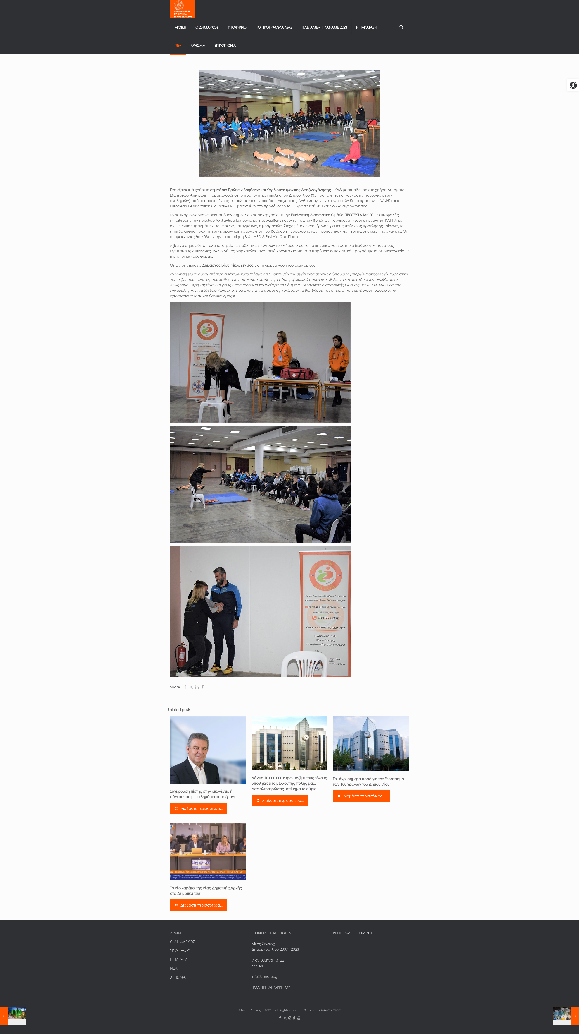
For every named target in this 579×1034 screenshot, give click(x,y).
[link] (573, 85)
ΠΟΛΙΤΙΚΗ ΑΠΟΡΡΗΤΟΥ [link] (271, 987)
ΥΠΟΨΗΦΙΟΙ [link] (180, 950)
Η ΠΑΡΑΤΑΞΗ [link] (181, 959)
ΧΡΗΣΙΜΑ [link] (178, 977)
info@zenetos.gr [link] (265, 976)
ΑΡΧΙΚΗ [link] (176, 933)
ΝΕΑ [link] (174, 968)
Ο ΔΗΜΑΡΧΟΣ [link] (182, 942)
